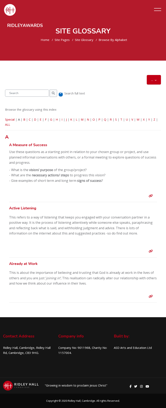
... (156, 79)
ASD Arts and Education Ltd (133, 348)
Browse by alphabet (113, 40)
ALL (7, 124)
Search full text (74, 93)
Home (45, 40)
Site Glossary (84, 40)
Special (10, 119)
